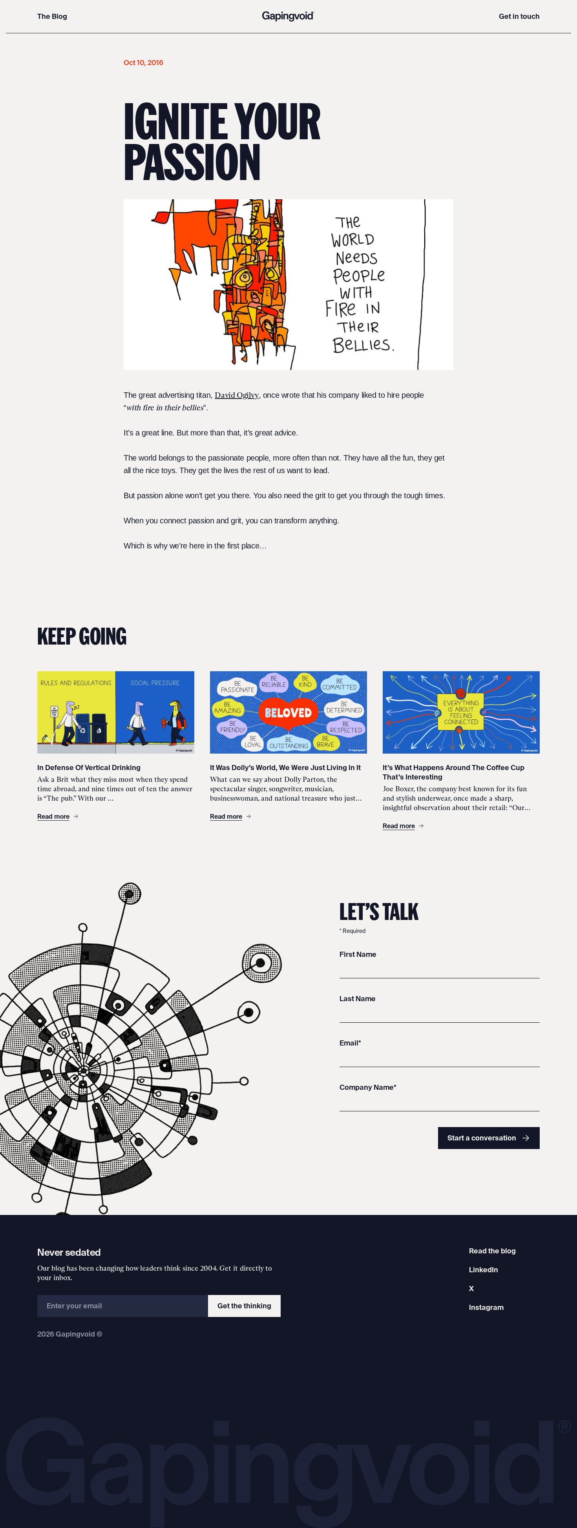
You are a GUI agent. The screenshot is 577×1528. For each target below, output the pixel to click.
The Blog (52, 16)
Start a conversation (481, 1138)
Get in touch (519, 16)
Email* (350, 1043)
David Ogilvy (236, 395)
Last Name (358, 998)
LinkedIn (483, 1270)
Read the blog (492, 1251)
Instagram (486, 1307)
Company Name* (368, 1087)
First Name (358, 954)
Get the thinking (244, 1306)
